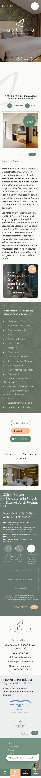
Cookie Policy (13, 747)
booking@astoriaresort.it (20, 661)
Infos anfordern (22, 439)
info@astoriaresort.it (20, 657)
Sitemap (11, 750)
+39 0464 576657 (21, 652)
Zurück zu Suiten (20, 423)
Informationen (25, 595)
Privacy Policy (13, 743)
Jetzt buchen (22, 431)
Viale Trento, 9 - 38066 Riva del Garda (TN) (20, 647)
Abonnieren (21, 607)
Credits (11, 753)
